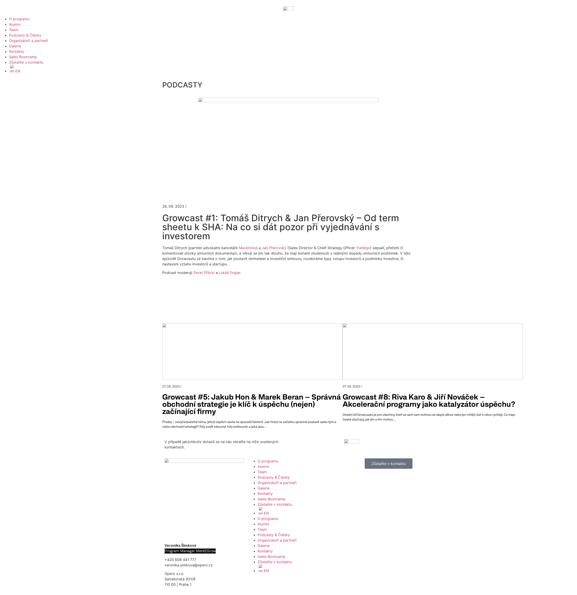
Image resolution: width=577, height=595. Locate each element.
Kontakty (16, 51)
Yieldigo (363, 248)
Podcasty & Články (25, 35)
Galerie (15, 46)
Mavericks (247, 248)
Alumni (15, 24)
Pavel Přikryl (204, 272)
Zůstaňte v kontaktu (26, 62)
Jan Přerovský (274, 248)
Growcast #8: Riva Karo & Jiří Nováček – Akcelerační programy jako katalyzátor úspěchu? (429, 400)
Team (13, 30)
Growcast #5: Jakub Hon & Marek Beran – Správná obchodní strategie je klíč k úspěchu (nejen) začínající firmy (251, 404)
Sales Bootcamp (23, 57)
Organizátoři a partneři (28, 40)
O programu (19, 19)
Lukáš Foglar (229, 272)
